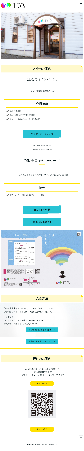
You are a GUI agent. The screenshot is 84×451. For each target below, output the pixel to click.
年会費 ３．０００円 (42, 133)
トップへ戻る (42, 429)
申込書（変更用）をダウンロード (42, 341)
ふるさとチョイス (42, 383)
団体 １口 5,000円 (42, 222)
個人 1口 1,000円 (42, 209)
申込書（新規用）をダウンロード (42, 330)
